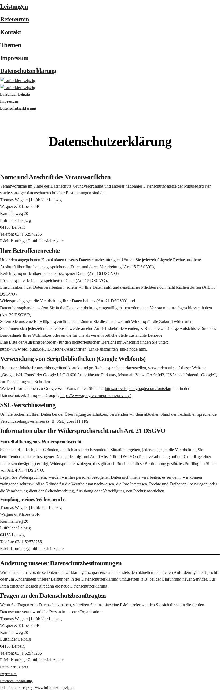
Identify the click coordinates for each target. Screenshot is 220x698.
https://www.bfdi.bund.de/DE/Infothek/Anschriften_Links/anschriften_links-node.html (73, 349)
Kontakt (10, 32)
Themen (10, 45)
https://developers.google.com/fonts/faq (138, 388)
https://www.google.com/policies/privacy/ (95, 395)
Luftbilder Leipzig (14, 667)
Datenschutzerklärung (28, 70)
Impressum (14, 57)
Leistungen (14, 6)
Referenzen (14, 19)
